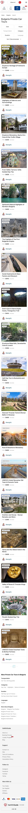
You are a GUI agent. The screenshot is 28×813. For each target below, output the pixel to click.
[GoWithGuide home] (2, 2)
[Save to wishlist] (25, 46)
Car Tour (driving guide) (8, 680)
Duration (7, 35)
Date (7, 26)
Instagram (5, 769)
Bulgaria (8, 15)
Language (20, 35)
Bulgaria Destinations (7, 718)
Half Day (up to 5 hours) (8, 694)
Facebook (5, 771)
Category (20, 31)
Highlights (10, 687)
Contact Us (5, 749)
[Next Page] (17, 666)
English (3, 702)
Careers (4, 790)
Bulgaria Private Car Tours (8, 714)
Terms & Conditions (7, 754)
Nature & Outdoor (20, 687)
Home (2, 15)
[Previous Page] (11, 666)
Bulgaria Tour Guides (13, 709)
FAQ (3, 752)
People (20, 26)
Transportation (7, 31)
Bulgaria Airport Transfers (8, 716)
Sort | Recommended (13, 39)
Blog (3, 740)
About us (4, 732)
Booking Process (7, 735)
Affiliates (4, 793)
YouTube (4, 773)
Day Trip (3, 687)
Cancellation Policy (7, 759)
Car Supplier (5, 788)
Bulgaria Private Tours (7, 711)
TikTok (4, 776)
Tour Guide (5, 786)
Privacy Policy (6, 757)
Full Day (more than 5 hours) (9, 696)
